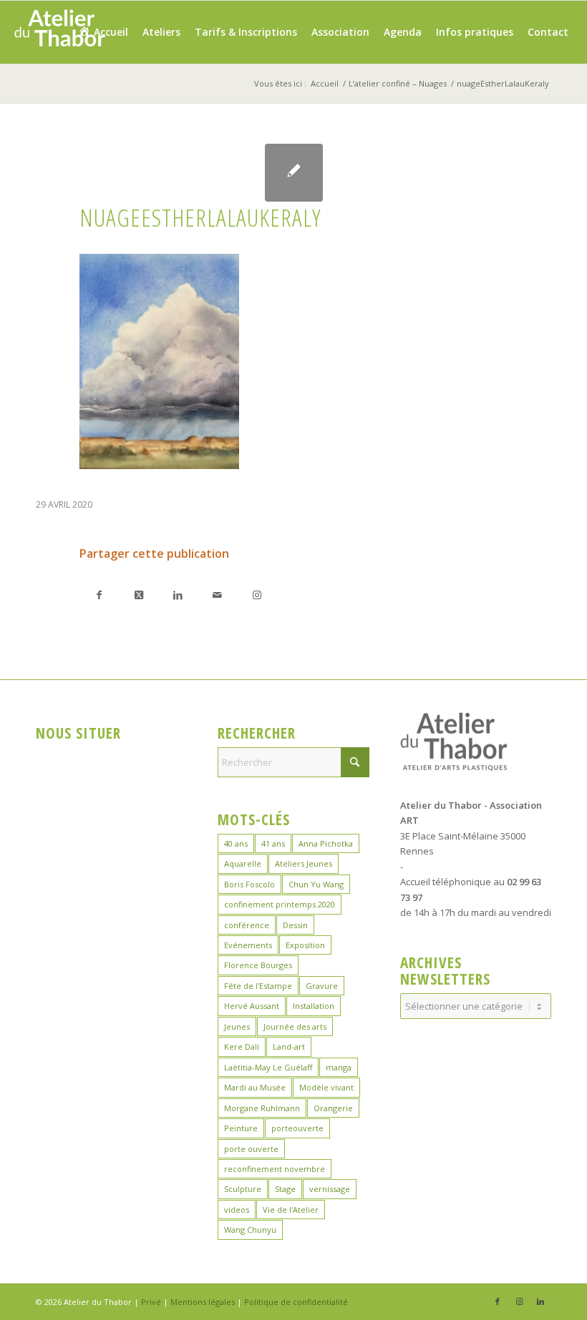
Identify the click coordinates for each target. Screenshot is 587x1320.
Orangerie (333, 1108)
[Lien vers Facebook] (497, 1301)
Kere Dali (241, 1046)
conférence (246, 925)
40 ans (236, 843)
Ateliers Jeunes (303, 863)
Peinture (241, 1128)
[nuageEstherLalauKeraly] (294, 173)
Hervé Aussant (251, 1005)
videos (236, 1209)
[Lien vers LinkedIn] (540, 1301)
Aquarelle (242, 863)
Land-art (289, 1046)
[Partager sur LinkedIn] (178, 594)
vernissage (329, 1188)
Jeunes (237, 1026)
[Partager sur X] (138, 594)
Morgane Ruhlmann (262, 1108)
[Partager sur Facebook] (99, 594)
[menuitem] (103, 32)
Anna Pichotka (326, 843)
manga (338, 1067)
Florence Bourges (258, 965)
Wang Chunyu (250, 1229)
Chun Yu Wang (316, 884)
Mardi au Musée (255, 1087)
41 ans (273, 843)
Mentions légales (202, 1301)
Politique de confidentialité (296, 1301)
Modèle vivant (326, 1087)
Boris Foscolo (249, 884)
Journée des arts (294, 1026)
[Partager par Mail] (217, 594)
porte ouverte (251, 1148)
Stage (285, 1188)
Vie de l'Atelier (291, 1209)
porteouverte (297, 1128)
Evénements (248, 945)
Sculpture (242, 1188)
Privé (151, 1301)
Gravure (322, 985)
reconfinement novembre (274, 1168)
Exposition (305, 945)
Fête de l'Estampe (258, 985)
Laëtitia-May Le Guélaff (268, 1067)
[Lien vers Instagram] (256, 594)
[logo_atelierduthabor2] (59, 32)
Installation (313, 1005)
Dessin (295, 925)
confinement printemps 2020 (279, 904)
